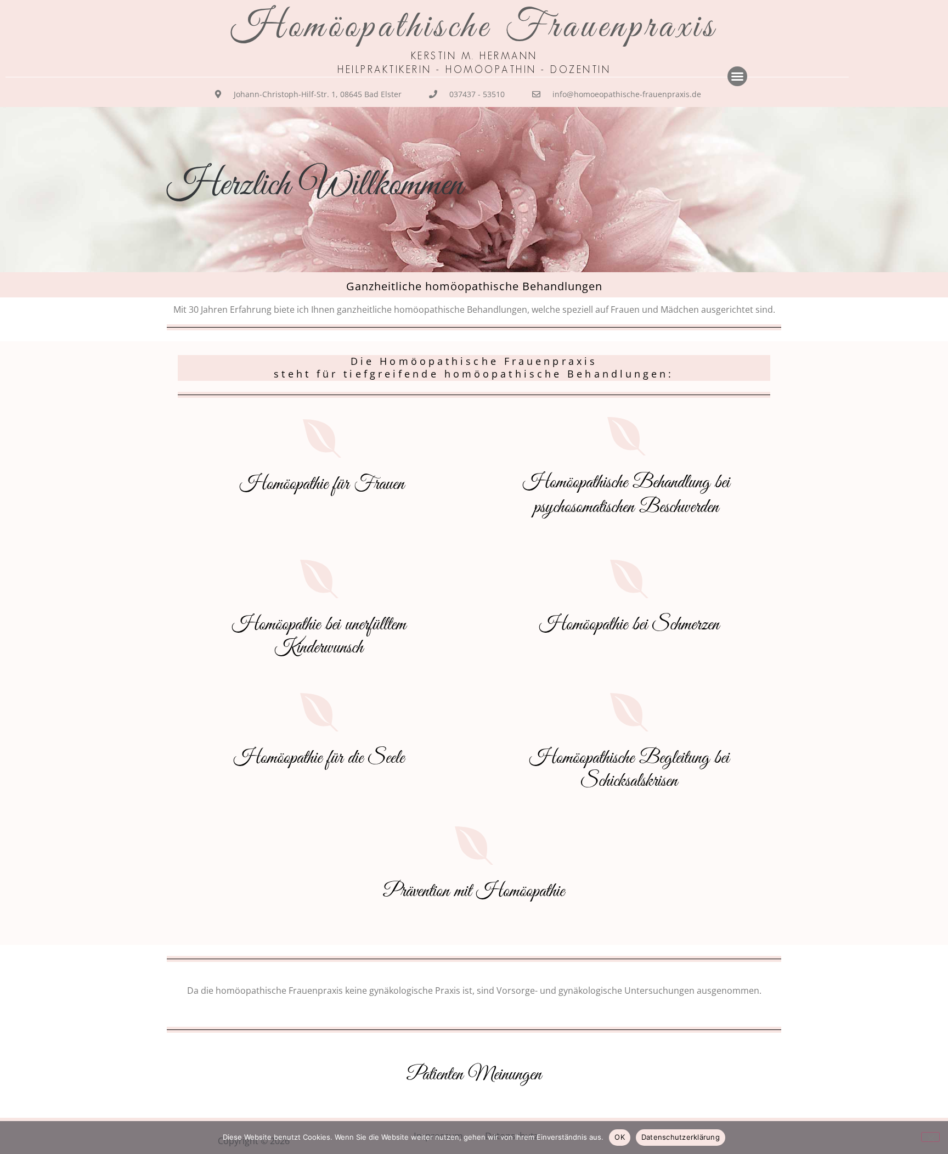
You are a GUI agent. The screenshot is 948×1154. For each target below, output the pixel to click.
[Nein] (930, 1137)
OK (619, 1137)
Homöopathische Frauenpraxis (474, 27)
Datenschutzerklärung (680, 1137)
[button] (737, 76)
